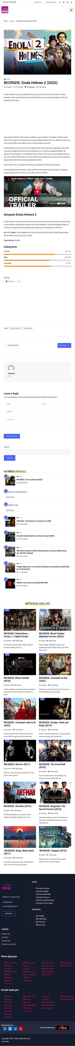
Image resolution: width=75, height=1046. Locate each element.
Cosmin (8, 769)
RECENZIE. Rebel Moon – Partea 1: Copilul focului (16, 635)
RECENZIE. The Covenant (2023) (29, 480)
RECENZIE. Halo (11, 505)
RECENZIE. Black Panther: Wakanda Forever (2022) (52, 635)
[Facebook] (60, 2)
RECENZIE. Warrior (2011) (17, 764)
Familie (29, 235)
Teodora (9, 87)
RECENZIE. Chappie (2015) (53, 850)
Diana (43, 641)
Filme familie (28, 328)
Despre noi (8, 913)
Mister (23, 235)
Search (6, 447)
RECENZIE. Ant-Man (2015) (17, 806)
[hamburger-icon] (71, 10)
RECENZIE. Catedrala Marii (16, 492)
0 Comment (31, 87)
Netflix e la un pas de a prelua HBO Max (32, 583)
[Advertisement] (37, 119)
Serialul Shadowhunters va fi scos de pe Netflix (35, 536)
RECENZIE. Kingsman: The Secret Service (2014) (52, 808)
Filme (11, 21)
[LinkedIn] (71, 2)
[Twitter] (64, 2)
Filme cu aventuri (15, 328)
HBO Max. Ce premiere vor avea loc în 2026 (34, 521)
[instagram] (68, 2)
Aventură (16, 235)
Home (6, 21)
